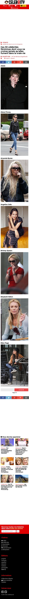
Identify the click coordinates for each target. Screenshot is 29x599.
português (4, 567)
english (3, 558)
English (8, 58)
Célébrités (18, 466)
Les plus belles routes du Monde (21, 486)
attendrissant (7, 547)
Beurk (11, 6)
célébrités (5, 42)
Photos (3, 448)
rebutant (5, 546)
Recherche (15, 8)
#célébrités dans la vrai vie (10, 44)
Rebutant (18, 448)
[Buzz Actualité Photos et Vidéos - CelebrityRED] (14, 2)
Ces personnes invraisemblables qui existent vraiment (6, 450)
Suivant (21, 389)
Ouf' (6, 6)
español (3, 562)
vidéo (4, 540)
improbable (5, 544)
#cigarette (19, 44)
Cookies (3, 582)
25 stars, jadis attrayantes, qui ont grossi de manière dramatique (22, 469)
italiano (3, 566)
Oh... (18, 6)
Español (13, 58)
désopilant (6, 549)
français (3, 560)
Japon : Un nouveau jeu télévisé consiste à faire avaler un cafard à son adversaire (21, 451)
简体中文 (3, 569)
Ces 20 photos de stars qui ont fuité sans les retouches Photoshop (7, 487)
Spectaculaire (19, 484)
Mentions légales (7, 578)
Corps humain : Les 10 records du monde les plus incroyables (7, 469)
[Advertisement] (14, 25)
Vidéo (24, 6)
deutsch (3, 564)
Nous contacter (7, 580)
